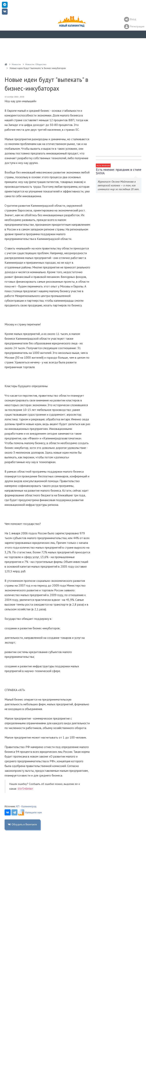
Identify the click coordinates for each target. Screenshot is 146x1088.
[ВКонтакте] (8, 812)
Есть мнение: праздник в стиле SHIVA (118, 171)
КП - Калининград (26, 806)
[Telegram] (14, 812)
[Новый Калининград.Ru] (6, 64)
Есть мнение (103, 165)
